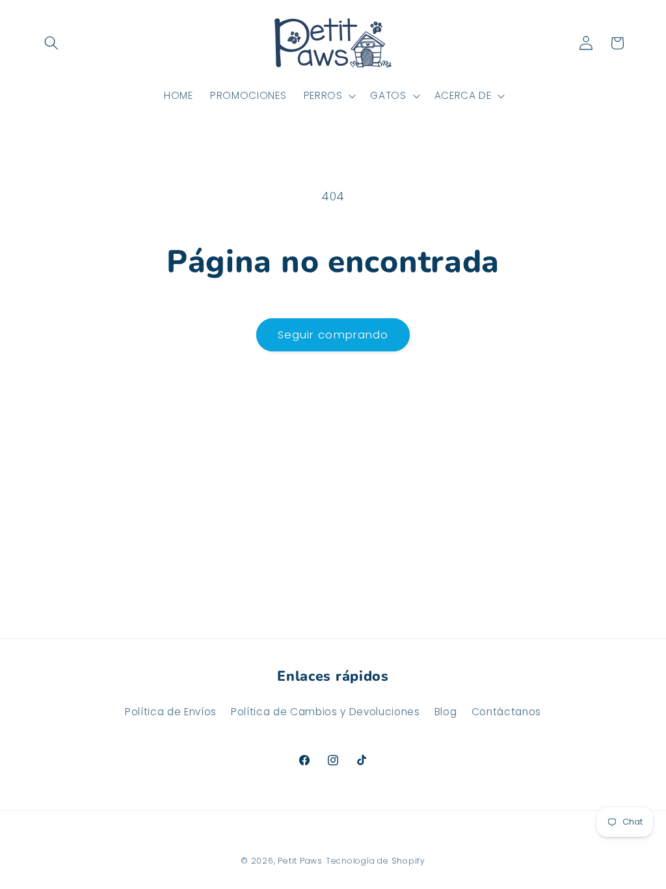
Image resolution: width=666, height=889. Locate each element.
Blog (445, 711)
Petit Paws (300, 860)
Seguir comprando (333, 334)
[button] (51, 43)
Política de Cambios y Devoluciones (325, 711)
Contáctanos (506, 711)
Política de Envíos (171, 711)
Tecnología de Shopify (375, 860)
